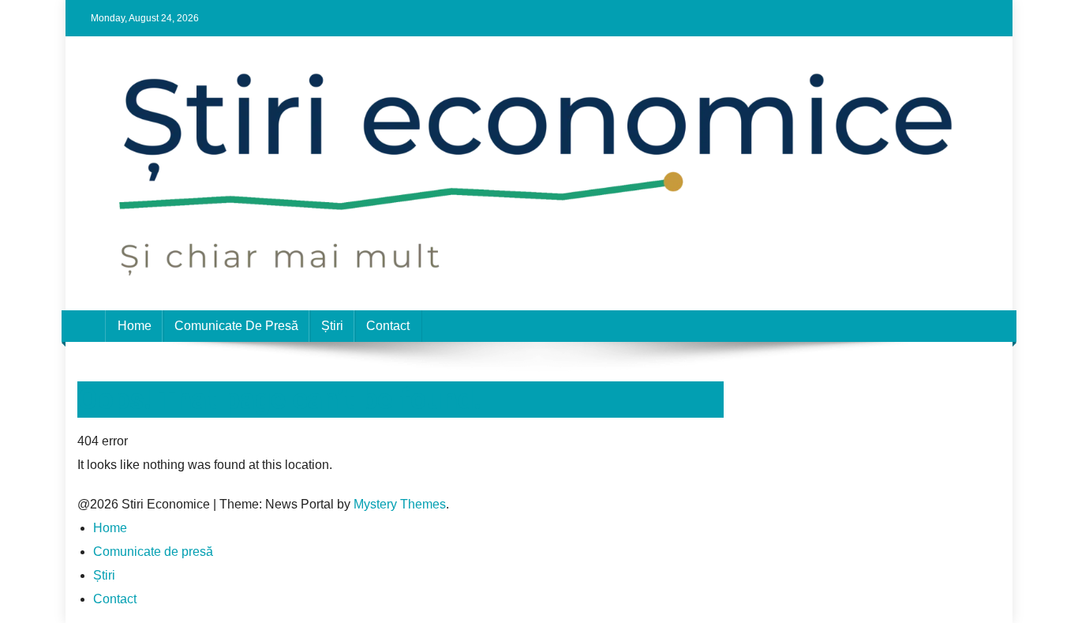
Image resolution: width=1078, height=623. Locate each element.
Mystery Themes (400, 504)
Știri (332, 325)
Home (135, 325)
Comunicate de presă (236, 325)
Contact (388, 325)
